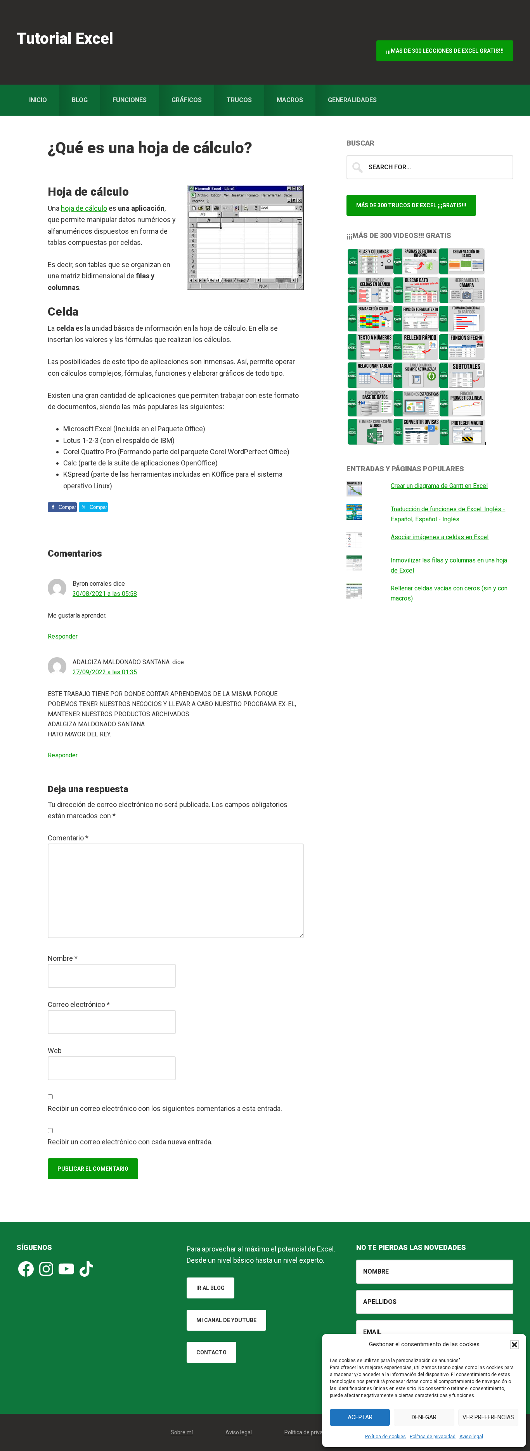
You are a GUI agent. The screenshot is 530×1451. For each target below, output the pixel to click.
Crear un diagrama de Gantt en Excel (439, 485)
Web (55, 1051)
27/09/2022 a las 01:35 (105, 672)
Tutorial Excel (65, 39)
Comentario (68, 838)
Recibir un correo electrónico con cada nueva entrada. (130, 1142)
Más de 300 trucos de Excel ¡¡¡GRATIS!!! (411, 205)
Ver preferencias (488, 1417)
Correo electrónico (79, 1004)
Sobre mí (182, 1432)
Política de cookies (385, 1436)
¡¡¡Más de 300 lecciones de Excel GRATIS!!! (445, 51)
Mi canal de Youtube (226, 1320)
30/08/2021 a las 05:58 (105, 593)
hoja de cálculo (84, 208)
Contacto (211, 1352)
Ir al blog (210, 1288)
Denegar (424, 1417)
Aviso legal (471, 1436)
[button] (514, 1345)
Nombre (63, 958)
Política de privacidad (433, 1436)
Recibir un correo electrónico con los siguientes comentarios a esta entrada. (165, 1108)
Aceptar (360, 1417)
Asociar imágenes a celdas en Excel (439, 537)
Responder (63, 636)
